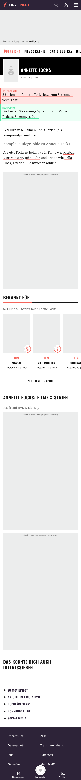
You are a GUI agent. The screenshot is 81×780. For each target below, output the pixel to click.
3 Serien (49, 130)
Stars (16, 41)
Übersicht (12, 51)
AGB (43, 736)
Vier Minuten (13, 158)
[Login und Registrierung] (66, 5)
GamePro (14, 764)
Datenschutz (16, 745)
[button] (18, 775)
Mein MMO (47, 764)
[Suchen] (56, 5)
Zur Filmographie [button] (40, 381)
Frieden (19, 163)
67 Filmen (28, 130)
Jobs (10, 755)
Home (6, 41)
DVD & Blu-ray (61, 51)
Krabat (68, 152)
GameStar (46, 755)
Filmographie (35, 51)
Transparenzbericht (53, 745)
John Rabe (32, 158)
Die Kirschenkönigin (41, 163)
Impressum (15, 736)
